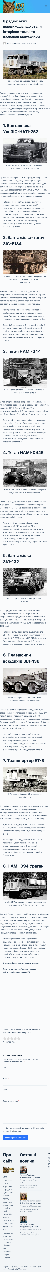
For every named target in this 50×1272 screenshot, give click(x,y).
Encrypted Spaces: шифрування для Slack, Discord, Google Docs (29, 1226)
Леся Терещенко (27, 1180)
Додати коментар (11, 1101)
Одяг (35, 43)
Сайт (5, 1090)
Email (6, 1078)
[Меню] (46, 6)
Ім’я (5, 1067)
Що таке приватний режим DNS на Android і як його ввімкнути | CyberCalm (30, 1203)
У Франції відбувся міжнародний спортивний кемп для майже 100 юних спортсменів (30, 1178)
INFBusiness (21, 1269)
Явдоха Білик (26, 1206)
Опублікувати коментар (15, 1137)
